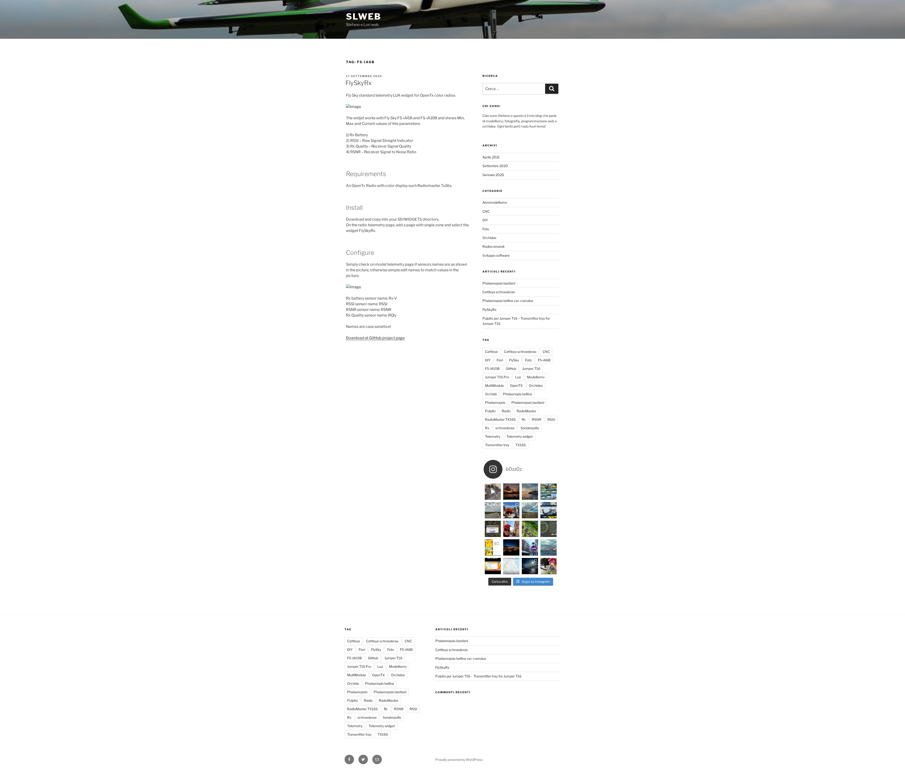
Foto (485, 229)
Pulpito (490, 411)
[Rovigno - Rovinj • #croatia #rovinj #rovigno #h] (511, 547)
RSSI (551, 419)
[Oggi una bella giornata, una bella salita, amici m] (511, 510)
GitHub (511, 369)
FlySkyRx (359, 83)
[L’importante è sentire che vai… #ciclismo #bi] (493, 510)
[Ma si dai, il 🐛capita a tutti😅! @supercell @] (493, 529)
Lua (518, 377)
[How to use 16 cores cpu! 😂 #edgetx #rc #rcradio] (493, 566)
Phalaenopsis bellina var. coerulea (507, 301)
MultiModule (494, 385)
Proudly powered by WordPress (459, 760)
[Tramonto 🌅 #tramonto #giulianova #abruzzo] (511, 491)
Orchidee (489, 238)
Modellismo (535, 377)
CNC (486, 211)
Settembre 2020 (495, 166)
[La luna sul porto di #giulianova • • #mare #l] (530, 566)
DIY (485, 220)
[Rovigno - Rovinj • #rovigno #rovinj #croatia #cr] (548, 547)
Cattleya (491, 352)
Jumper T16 (531, 369)
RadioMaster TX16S (500, 419)
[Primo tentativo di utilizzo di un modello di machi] (548, 510)
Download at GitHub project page (375, 338)
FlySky (514, 360)
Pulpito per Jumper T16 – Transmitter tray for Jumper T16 (478, 676)
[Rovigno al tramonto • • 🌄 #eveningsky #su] (530, 491)
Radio (506, 411)
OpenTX (516, 385)
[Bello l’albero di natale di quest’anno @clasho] (530, 529)
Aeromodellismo (494, 202)
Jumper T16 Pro (497, 377)
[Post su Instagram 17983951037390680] (511, 529)
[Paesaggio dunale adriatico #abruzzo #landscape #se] (530, 510)
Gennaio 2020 (493, 175)
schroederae (504, 428)
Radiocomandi (493, 246)
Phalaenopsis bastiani (498, 283)
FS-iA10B (492, 369)
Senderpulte (530, 428)
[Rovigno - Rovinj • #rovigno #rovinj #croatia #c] (530, 547)
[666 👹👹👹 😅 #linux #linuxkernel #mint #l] (548, 529)
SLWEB (363, 16)
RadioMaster (526, 411)
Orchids (491, 394)
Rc (524, 419)
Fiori (500, 360)
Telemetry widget (519, 436)
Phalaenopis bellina (517, 394)
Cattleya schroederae (498, 292)
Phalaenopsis (495, 402)
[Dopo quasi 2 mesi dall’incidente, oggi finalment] (511, 566)
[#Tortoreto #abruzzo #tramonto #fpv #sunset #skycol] (493, 491)
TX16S (520, 445)
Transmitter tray (497, 445)
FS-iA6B (544, 360)
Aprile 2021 (491, 157)
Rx (487, 428)
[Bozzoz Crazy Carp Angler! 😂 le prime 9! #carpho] (548, 491)
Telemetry (492, 436)
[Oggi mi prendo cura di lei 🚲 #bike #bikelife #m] (548, 566)
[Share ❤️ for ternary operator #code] (493, 547)
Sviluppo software (496, 255)
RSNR (536, 419)
